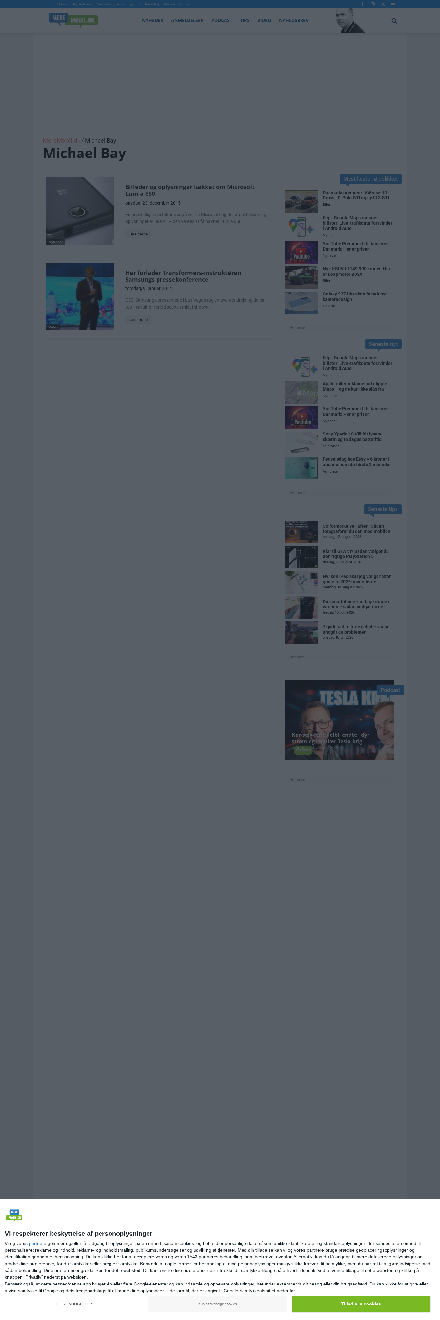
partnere (37, 1243)
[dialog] (220, 1259)
